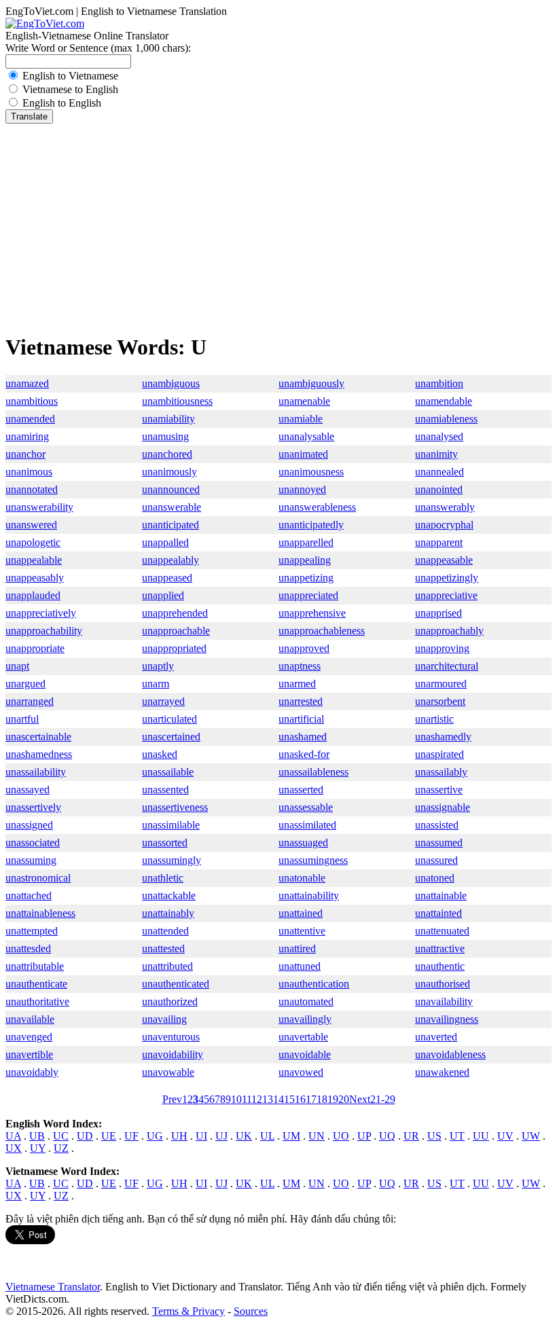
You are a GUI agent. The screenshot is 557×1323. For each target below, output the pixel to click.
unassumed (439, 842)
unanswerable (171, 507)
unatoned (434, 878)
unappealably (170, 560)
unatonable (301, 878)
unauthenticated (175, 984)
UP (364, 1136)
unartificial (301, 719)
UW (531, 1136)
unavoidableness (450, 1054)
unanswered (31, 524)
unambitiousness (177, 401)
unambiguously (311, 383)
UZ (61, 1148)
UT (457, 1136)
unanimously (169, 471)
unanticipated (170, 524)
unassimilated (307, 825)
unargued (25, 683)
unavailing (164, 1019)
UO (341, 1136)
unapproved (303, 648)
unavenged (28, 1037)
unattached (28, 895)
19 (332, 1099)
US (434, 1136)
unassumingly (171, 860)
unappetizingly (446, 577)
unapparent (439, 542)
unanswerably (445, 507)
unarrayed (163, 701)
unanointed (439, 489)
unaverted (436, 1037)
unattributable (34, 966)
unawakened (442, 1072)
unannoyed (302, 489)
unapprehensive (312, 613)
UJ (221, 1136)
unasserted (300, 789)
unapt (17, 666)
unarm (155, 683)
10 (236, 1099)
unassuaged (303, 842)
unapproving (442, 648)
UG (155, 1136)
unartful (22, 719)
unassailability (35, 772)
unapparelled (306, 542)
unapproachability (43, 630)
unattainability (308, 895)
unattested (163, 948)
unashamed (302, 736)
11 (246, 1099)
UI (201, 1136)
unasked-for (303, 754)
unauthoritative (37, 1001)
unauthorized (170, 1001)
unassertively (33, 807)
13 (267, 1099)
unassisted (437, 825)
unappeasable (444, 560)
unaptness (299, 666)
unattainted (438, 913)
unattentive (301, 931)
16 (300, 1099)
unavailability (444, 1001)
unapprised (438, 613)
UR (411, 1136)
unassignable (442, 807)
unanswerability (39, 507)
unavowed (300, 1072)
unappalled (165, 542)
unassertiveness (175, 807)
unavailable (29, 1019)
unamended (30, 418)
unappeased (167, 577)
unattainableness (40, 913)
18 (322, 1099)
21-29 (382, 1099)
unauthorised (442, 984)
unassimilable (171, 825)
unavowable (168, 1072)
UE (108, 1136)
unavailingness (446, 1019)
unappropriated (174, 648)
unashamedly (443, 736)
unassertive (439, 789)
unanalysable (306, 436)
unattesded (28, 948)
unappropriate (35, 648)
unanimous (28, 471)
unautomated (306, 1001)
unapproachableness (321, 630)
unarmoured (441, 683)
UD (85, 1136)
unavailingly (304, 1019)
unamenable (304, 401)
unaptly (158, 666)
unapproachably (449, 630)
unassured (436, 860)
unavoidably (31, 1072)
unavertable (303, 1037)
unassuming (30, 860)
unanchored (167, 454)
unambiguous (171, 383)
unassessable (305, 807)
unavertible (29, 1054)
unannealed (439, 471)
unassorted (164, 842)
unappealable (33, 560)
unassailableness (313, 772)
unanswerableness (317, 507)
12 (256, 1099)
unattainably (168, 913)
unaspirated (439, 754)
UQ (387, 1136)
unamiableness (446, 418)
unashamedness (38, 754)
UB (37, 1136)
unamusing (165, 436)
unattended (165, 931)
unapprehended (175, 613)
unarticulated (169, 719)
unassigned (29, 825)
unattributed (167, 966)
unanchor (25, 454)
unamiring (27, 436)
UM (291, 1136)
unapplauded (32, 595)
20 (343, 1099)
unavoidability (172, 1054)
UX (13, 1148)
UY (38, 1148)
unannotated (31, 489)
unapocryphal (444, 524)
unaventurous (171, 1037)
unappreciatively (40, 613)
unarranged (29, 701)
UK (244, 1136)
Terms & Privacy (188, 1311)
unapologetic (32, 542)
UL (267, 1136)
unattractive (440, 948)
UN (316, 1136)
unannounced (171, 489)
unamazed (27, 383)
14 (278, 1099)
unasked (159, 754)
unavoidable (304, 1054)
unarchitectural (446, 666)
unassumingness (313, 860)
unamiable (300, 418)
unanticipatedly (311, 524)
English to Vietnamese (70, 75)
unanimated (303, 454)
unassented (165, 789)
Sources (251, 1311)
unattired (297, 948)
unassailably (441, 772)
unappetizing (306, 577)
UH (179, 1136)
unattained (300, 913)
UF (131, 1136)
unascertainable (38, 736)
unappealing (304, 560)
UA (13, 1136)
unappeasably (34, 577)
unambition (439, 383)
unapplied (163, 595)
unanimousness (311, 471)
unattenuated (442, 931)
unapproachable (176, 630)
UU (481, 1136)
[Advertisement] (278, 225)
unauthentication (313, 984)
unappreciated (308, 595)
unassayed (27, 789)
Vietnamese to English (70, 89)
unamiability (168, 418)
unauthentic (440, 966)
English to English (61, 103)
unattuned (299, 966)
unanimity (436, 454)
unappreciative (446, 595)
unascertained (171, 736)
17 (311, 1099)
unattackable (169, 895)
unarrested (300, 701)
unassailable (168, 772)
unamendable (443, 401)
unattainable (441, 895)
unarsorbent (440, 701)
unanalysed (439, 436)
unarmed (297, 683)
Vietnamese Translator (52, 1286)
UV (505, 1136)
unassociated (32, 842)
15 (289, 1099)
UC (61, 1136)
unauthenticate (36, 984)
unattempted (31, 931)
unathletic (162, 878)
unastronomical (38, 878)
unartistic (434, 719)
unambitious (31, 401)
